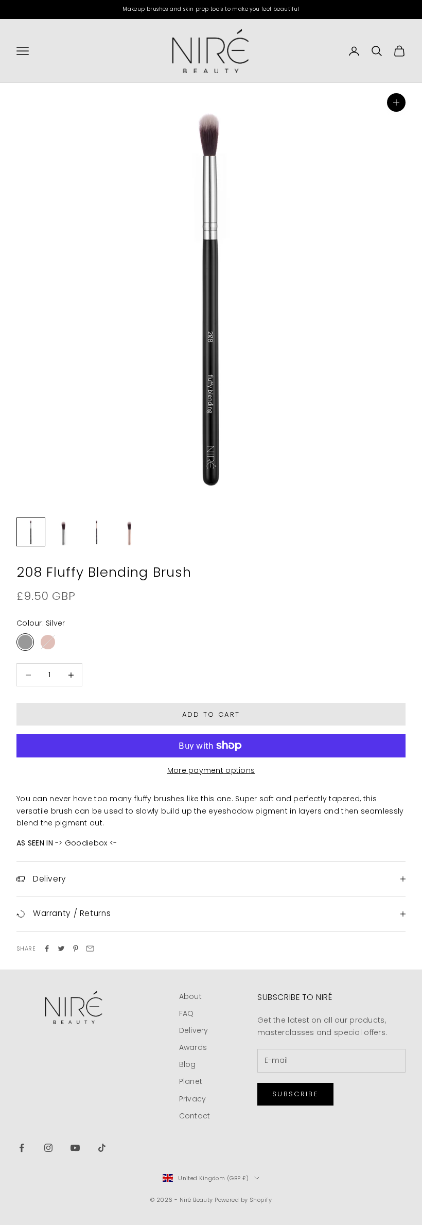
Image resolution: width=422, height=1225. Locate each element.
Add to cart (211, 714)
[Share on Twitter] (61, 948)
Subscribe (295, 1094)
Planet (191, 1081)
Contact (194, 1116)
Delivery (193, 1030)
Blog (187, 1064)
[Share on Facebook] (47, 948)
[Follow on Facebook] (21, 1148)
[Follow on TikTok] (102, 1148)
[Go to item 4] (129, 531)
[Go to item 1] (30, 531)
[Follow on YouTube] (75, 1148)
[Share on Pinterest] (76, 948)
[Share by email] (90, 948)
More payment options (211, 770)
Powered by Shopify (243, 1200)
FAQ (186, 1013)
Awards (193, 1047)
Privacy (192, 1099)
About (190, 996)
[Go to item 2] (63, 531)
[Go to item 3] (96, 531)
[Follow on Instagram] (48, 1148)
